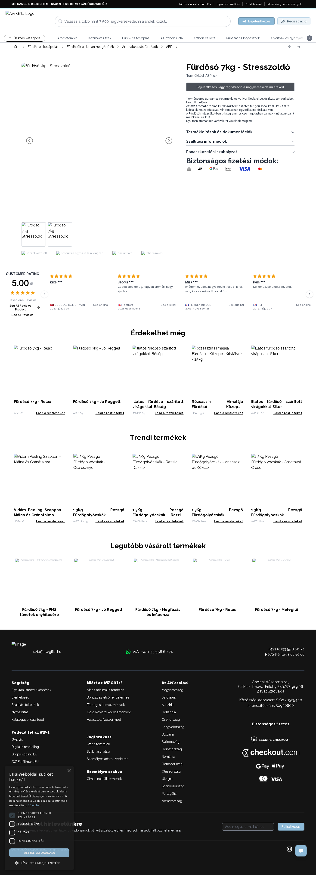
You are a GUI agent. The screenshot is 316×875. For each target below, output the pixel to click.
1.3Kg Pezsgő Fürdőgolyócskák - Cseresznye (98, 515)
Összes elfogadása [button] (39, 853)
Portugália (169, 793)
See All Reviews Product (20, 307)
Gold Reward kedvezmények (108, 712)
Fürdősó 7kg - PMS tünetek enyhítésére (39, 612)
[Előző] (289, 46)
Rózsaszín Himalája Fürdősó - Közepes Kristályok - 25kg (217, 406)
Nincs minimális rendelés (195, 4)
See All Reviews (23, 315)
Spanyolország (173, 786)
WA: (153, 651)
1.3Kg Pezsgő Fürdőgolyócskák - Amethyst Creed (276, 515)
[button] (39, 863)
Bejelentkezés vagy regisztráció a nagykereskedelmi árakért (240, 87)
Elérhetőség (20, 697)
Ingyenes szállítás (228, 4)
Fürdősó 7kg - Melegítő (276, 609)
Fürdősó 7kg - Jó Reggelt (97, 401)
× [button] (69, 771)
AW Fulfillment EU (25, 762)
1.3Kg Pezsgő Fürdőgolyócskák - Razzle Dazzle (158, 515)
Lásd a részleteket (50, 413)
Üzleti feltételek (98, 744)
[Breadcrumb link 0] (15, 46)
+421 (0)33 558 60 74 (286, 649)
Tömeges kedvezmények (106, 705)
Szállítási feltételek (25, 705)
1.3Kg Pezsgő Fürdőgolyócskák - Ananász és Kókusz (217, 515)
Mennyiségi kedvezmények (284, 4)
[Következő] (299, 46)
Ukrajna (167, 779)
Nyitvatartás (20, 712)
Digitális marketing (25, 747)
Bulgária (168, 734)
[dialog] (39, 818)
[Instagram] (289, 849)
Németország (172, 801)
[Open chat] (301, 850)
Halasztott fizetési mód (104, 719)
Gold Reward (253, 4)
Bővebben (34, 805)
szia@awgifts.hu (47, 651)
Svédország (171, 742)
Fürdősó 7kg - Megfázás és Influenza (157, 612)
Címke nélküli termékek (104, 779)
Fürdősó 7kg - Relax (32, 401)
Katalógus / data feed (28, 719)
